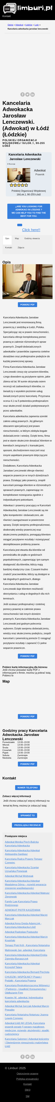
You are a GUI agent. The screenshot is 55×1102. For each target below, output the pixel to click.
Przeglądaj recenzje (27, 825)
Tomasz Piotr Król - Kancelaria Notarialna (27, 945)
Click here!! (31, 230)
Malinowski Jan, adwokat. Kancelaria (25, 950)
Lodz (37, 25)
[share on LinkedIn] (32, 96)
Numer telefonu (28, 787)
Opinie (10, 25)
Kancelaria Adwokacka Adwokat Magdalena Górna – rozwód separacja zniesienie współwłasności (25, 884)
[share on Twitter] (27, 96)
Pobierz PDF (27, 304)
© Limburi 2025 (15, 1068)
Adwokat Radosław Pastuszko (21, 932)
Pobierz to (7, 675)
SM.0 (27, 1090)
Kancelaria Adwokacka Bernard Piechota (27, 972)
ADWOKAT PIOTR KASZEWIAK (22, 910)
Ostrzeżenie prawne (27, 1073)
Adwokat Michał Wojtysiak (19, 876)
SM (27, 1096)
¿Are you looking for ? (29, 211)
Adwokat (19, 25)
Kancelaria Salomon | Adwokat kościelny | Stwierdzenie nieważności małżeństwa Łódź (27, 1043)
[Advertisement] (27, 62)
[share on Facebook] (22, 96)
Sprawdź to (27, 815)
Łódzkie (28, 25)
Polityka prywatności (27, 1079)
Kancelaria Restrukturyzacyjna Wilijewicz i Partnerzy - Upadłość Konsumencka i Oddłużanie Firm (27, 989)
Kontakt (6, 16)
